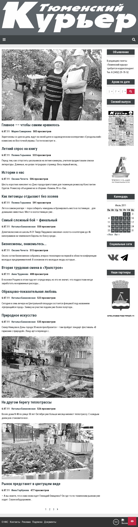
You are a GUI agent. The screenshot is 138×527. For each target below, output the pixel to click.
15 (125, 222)
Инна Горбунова (20, 490)
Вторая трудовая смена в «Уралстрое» (32, 267)
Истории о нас (13, 172)
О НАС (5, 521)
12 (113, 222)
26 (113, 230)
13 (117, 222)
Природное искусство (19, 315)
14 (120, 222)
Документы (50, 521)
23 (129, 226)
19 (113, 226)
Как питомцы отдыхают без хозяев (30, 196)
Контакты (15, 521)
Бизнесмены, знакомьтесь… (24, 244)
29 (125, 230)
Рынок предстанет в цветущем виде (31, 484)
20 (117, 226)
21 (120, 226)
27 (117, 230)
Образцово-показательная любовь (29, 291)
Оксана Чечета (19, 178)
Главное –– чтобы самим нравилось (31, 125)
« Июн (110, 234)
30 (129, 230)
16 (129, 222)
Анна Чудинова (19, 274)
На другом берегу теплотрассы (27, 402)
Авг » (116, 234)
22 (125, 226)
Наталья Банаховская (23, 226)
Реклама (26, 521)
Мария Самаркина (21, 131)
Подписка (37, 521)
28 (120, 230)
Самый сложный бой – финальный (29, 220)
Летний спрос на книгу (19, 148)
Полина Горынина (21, 155)
